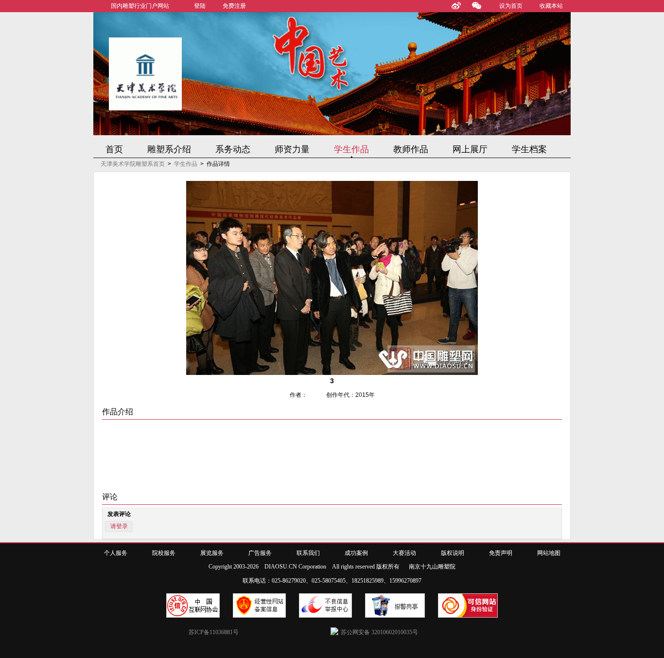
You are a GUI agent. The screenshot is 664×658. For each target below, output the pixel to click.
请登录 (119, 526)
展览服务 (212, 553)
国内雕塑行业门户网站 (140, 5)
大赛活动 (404, 553)
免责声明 (500, 553)
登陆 (200, 5)
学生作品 (351, 149)
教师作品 (410, 149)
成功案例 (356, 553)
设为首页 (511, 5)
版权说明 (452, 553)
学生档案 (529, 149)
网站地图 (548, 553)
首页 (114, 149)
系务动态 (232, 149)
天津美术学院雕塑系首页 (133, 163)
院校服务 (163, 553)
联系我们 (308, 553)
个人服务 (115, 553)
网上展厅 (470, 149)
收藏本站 (551, 5)
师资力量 (292, 149)
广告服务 (260, 553)
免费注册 (234, 5)
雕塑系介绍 (169, 149)
